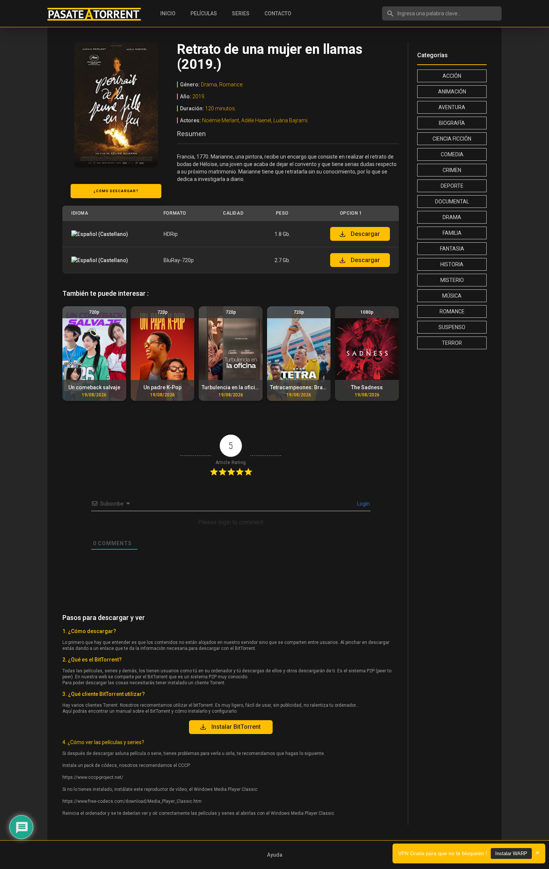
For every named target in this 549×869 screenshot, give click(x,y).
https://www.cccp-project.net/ (92, 777)
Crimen (452, 170)
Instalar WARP (511, 853)
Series (240, 13)
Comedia (452, 154)
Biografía (452, 123)
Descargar (365, 233)
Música (452, 296)
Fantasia (452, 249)
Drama (452, 217)
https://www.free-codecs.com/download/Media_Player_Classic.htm (132, 801)
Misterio (452, 280)
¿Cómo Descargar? (116, 191)
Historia (451, 264)
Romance (452, 311)
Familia (452, 233)
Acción (452, 76)
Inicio (168, 13)
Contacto (277, 13)
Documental (452, 202)
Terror (452, 343)
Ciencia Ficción (451, 139)
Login (363, 504)
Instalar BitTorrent (236, 726)
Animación (452, 92)
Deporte (452, 186)
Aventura (451, 107)
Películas (203, 13)
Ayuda (274, 855)
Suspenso (451, 327)
